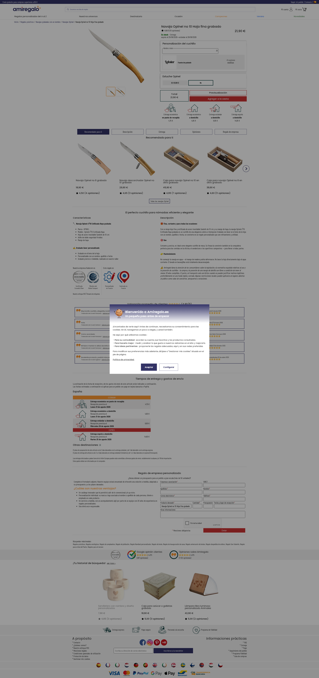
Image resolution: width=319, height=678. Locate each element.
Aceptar (149, 367)
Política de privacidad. (123, 359)
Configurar (168, 367)
